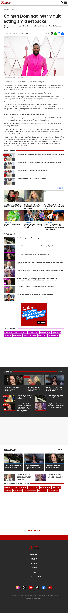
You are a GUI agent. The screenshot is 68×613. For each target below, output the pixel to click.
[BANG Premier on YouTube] (31, 587)
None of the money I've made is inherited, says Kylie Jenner (37, 246)
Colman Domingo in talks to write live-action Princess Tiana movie (39, 162)
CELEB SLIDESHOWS (34, 577)
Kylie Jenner (17, 335)
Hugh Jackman (45, 332)
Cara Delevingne (20, 332)
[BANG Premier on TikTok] (37, 587)
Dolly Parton (8, 332)
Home (6, 9)
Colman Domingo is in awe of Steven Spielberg (32, 170)
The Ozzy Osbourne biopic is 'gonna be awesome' (33, 254)
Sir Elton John (33, 332)
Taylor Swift (56, 332)
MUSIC (34, 559)
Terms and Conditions (52, 595)
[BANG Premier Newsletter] (50, 587)
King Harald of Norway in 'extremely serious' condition (35, 295)
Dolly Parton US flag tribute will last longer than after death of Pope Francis (40, 263)
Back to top (33, 531)
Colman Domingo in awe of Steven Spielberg (31, 179)
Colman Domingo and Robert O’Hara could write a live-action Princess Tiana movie (40, 155)
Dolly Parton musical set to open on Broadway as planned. (25, 396)
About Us (26, 595)
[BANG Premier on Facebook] (44, 587)
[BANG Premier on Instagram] (18, 587)
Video (34, 572)
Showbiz (12, 9)
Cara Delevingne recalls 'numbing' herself (31, 238)
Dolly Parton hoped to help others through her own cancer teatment (40, 270)
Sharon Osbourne (30, 335)
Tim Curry (7, 335)
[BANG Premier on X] (24, 587)
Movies (34, 568)
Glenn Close (42, 335)
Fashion (34, 563)
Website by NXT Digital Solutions (34, 598)
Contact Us (33, 595)
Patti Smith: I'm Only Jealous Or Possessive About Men (35, 286)
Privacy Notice (41, 595)
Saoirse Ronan (54, 335)
